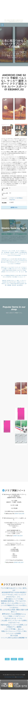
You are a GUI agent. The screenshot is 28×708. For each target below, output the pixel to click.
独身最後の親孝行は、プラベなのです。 (14, 601)
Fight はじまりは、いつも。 (14, 618)
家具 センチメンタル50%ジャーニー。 (14, 603)
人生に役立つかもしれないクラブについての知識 (14, 43)
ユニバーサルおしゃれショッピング (14, 594)
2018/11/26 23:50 (19, 513)
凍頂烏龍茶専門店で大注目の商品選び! (14, 592)
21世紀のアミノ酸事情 (14, 627)
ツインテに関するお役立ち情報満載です (14, 638)
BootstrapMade (20, 677)
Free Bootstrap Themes (9, 677)
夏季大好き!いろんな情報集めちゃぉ (14, 614)
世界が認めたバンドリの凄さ (14, 599)
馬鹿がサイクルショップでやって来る (14, 631)
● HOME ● (14, 659)
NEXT (20, 659)
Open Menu (2, 24)
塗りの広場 (14, 635)
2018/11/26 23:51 (18, 535)
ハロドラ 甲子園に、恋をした (14, 629)
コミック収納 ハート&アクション (14, 616)
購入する (14, 207)
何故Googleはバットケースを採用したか (14, 625)
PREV (7, 659)
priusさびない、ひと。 (14, 597)
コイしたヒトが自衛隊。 (14, 633)
